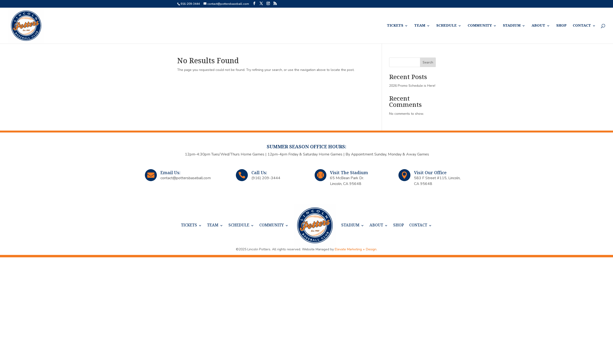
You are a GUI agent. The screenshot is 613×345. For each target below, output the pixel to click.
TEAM (419, 26)
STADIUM (512, 26)
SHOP (561, 26)
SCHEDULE (446, 26)
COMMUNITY (480, 26)
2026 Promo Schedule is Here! (412, 85)
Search (428, 62)
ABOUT (538, 26)
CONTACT (582, 26)
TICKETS (395, 26)
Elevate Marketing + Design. (356, 249)
